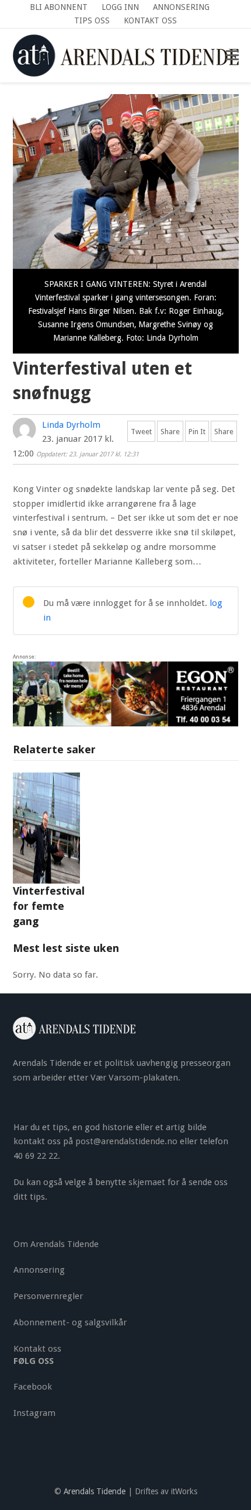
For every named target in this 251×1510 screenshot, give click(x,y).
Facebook (32, 1386)
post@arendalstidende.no (126, 1141)
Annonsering (39, 1270)
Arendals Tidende (95, 1491)
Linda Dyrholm (71, 425)
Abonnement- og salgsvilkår (70, 1322)
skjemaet (146, 1182)
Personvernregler (48, 1296)
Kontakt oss (37, 1348)
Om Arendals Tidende (56, 1244)
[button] (232, 55)
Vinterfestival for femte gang (49, 906)
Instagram (34, 1413)
